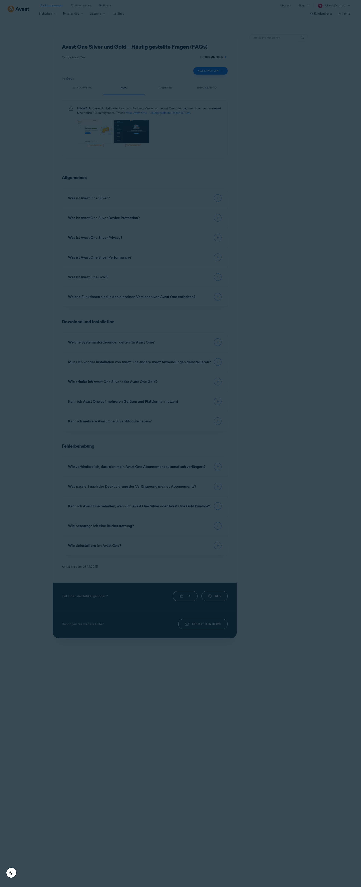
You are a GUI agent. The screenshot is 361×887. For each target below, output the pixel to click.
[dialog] (180, 443)
